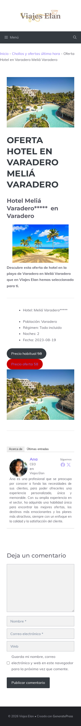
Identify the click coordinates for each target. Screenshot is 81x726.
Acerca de (15, 449)
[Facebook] (62, 464)
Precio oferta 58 (24, 364)
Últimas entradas (38, 449)
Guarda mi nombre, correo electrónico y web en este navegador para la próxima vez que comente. (42, 662)
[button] (75, 37)
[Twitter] (68, 464)
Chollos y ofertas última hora (36, 53)
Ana (34, 459)
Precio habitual (26, 353)
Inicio (4, 53)
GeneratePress (63, 716)
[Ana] (18, 468)
